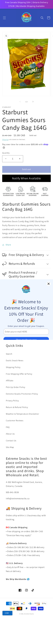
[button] (4, 18)
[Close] (49, 284)
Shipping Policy (13, 367)
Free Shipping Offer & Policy (19, 374)
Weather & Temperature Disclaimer (22, 414)
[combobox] (7, 613)
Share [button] (8, 244)
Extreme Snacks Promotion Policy (22, 393)
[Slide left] (20, 101)
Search (9, 353)
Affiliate (9, 380)
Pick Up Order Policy (15, 387)
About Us (10, 433)
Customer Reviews (14, 420)
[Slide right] (33, 101)
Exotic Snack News (14, 360)
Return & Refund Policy (17, 407)
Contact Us (11, 440)
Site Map (10, 447)
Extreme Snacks (29, 614)
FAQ (8, 427)
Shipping (5, 139)
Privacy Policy (12, 400)
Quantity (6, 153)
